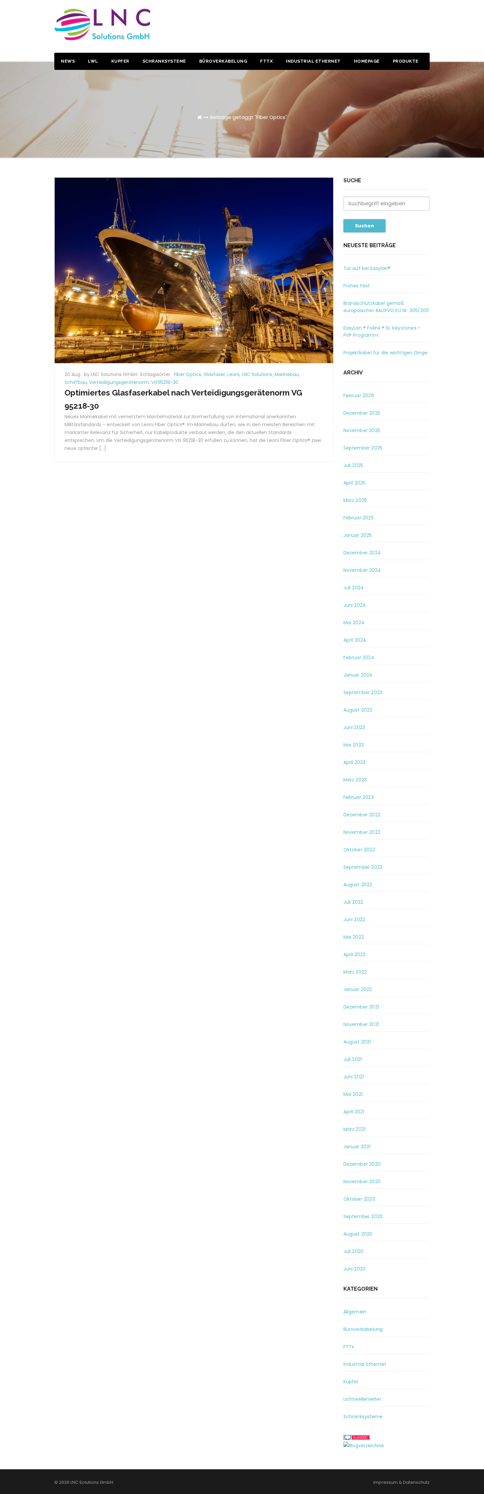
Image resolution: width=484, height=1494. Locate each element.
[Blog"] (363, 1445)
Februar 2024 (358, 657)
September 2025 (363, 448)
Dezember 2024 (362, 552)
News (68, 61)
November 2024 (362, 570)
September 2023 (363, 692)
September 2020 (363, 1216)
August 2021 (357, 1042)
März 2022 (355, 972)
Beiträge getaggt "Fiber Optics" (248, 117)
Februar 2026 (358, 395)
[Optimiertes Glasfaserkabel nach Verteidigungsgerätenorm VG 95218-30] (194, 270)
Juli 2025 (353, 465)
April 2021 (353, 1111)
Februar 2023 (358, 797)
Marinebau (287, 374)
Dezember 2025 (362, 413)
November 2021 (361, 1024)
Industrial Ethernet (313, 61)
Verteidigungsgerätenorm (119, 382)
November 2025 (362, 430)
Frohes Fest (356, 285)
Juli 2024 (353, 587)
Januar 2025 (357, 535)
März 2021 (354, 1129)
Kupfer (120, 61)
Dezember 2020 (362, 1164)
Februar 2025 (358, 517)
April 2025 (354, 483)
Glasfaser (214, 374)
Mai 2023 (353, 745)
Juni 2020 (354, 1269)
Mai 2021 (353, 1094)
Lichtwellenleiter (362, 1399)
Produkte (405, 61)
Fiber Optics (187, 374)
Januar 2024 (358, 675)
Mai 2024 (354, 622)
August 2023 (357, 710)
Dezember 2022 (362, 814)
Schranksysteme (164, 61)
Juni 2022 (354, 919)
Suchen (364, 225)
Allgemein (355, 1311)
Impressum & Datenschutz (401, 1482)
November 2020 (362, 1181)
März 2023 (355, 779)
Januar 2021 (357, 1146)
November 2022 (362, 832)
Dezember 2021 (361, 1007)
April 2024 (354, 640)
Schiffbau (76, 382)
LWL (93, 61)
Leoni (233, 374)
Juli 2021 (352, 1059)
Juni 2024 (354, 605)
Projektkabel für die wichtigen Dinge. (386, 352)
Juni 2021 (353, 1076)
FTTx (266, 61)
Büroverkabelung (223, 61)
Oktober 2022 (359, 849)
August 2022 (357, 884)
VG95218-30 (164, 382)
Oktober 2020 (359, 1199)
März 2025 (355, 500)
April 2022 (354, 954)
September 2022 (363, 867)
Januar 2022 (357, 989)
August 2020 (358, 1234)
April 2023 (354, 762)
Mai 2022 (353, 937)
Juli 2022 (353, 902)
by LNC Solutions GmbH (111, 374)
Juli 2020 (353, 1251)
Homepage (367, 61)
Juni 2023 (354, 727)
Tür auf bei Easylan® (367, 268)
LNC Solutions (257, 374)
